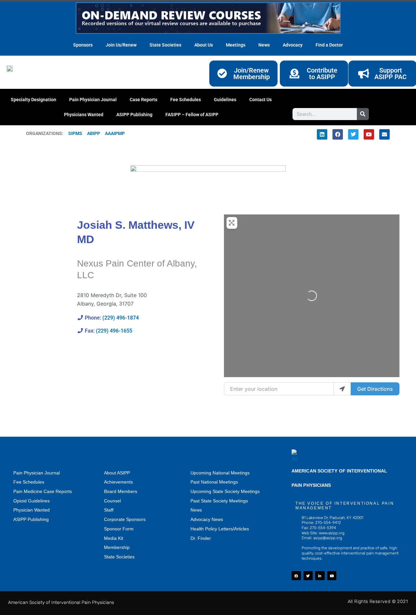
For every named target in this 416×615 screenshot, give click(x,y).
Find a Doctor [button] (329, 45)
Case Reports (143, 99)
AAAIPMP (115, 133)
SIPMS (72, 133)
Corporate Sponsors (125, 519)
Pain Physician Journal (93, 99)
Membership (117, 547)
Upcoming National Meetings (220, 472)
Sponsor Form (119, 528)
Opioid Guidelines (31, 500)
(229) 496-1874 (120, 318)
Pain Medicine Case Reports (42, 491)
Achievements (118, 482)
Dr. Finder (200, 538)
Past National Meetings (214, 482)
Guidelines (225, 99)
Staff (108, 509)
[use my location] (342, 388)
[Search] (363, 114)
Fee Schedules (185, 99)
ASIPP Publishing (134, 114)
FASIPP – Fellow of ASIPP (191, 114)
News (196, 509)
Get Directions (375, 389)
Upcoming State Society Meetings (225, 491)
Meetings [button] (235, 45)
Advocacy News (206, 519)
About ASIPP (117, 472)
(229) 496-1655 (114, 331)
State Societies (165, 45)
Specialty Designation (33, 99)
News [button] (264, 45)
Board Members (120, 491)
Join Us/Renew (121, 45)
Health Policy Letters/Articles (219, 528)
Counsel (112, 500)
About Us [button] (203, 45)
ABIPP (93, 133)
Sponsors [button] (83, 45)
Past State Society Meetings (219, 500)
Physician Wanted (31, 509)
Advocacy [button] (293, 45)
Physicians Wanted (83, 114)
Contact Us (260, 99)
